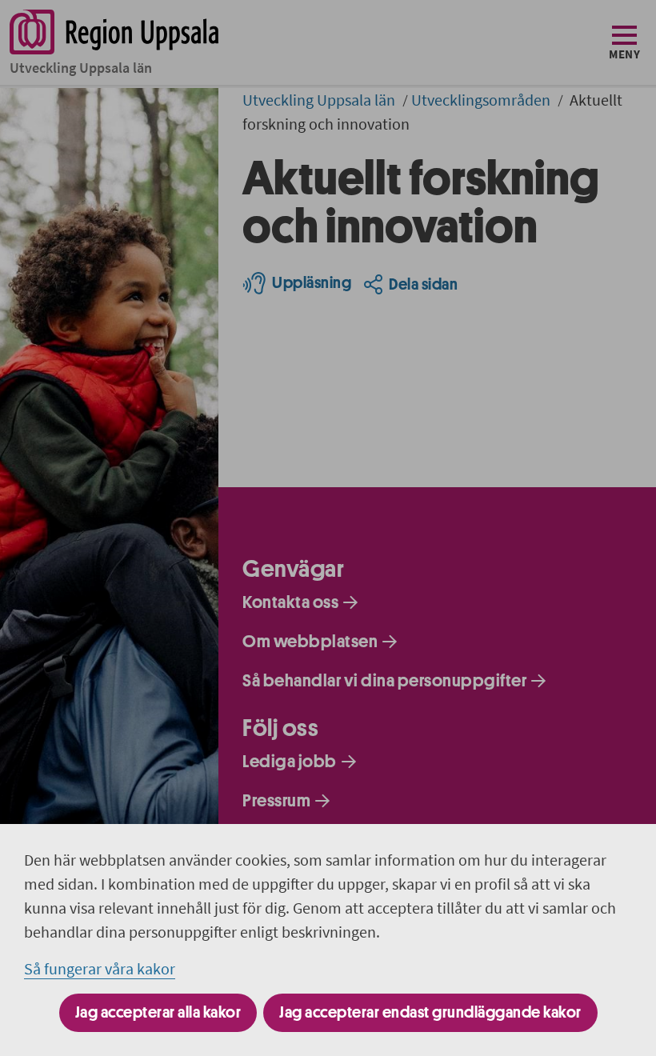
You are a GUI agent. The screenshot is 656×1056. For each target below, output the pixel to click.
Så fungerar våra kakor (99, 968)
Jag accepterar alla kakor (158, 1012)
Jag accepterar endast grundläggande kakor (430, 1012)
